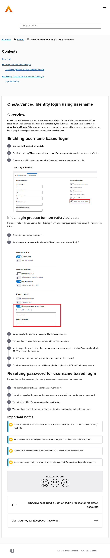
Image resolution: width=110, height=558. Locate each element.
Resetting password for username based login (23, 76)
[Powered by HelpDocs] (12, 551)
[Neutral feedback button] (55, 483)
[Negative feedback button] (65, 483)
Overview (6, 59)
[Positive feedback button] (45, 483)
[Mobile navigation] (104, 9)
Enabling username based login (16, 64)
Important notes (12, 81)
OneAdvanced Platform (68, 551)
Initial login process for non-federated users (24, 69)
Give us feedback (89, 551)
